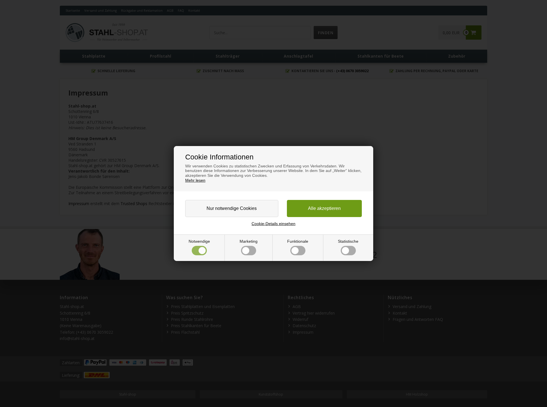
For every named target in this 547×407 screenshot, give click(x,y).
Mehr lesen (195, 180)
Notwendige (199, 241)
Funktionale (297, 241)
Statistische (348, 241)
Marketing (249, 241)
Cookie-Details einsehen (273, 223)
